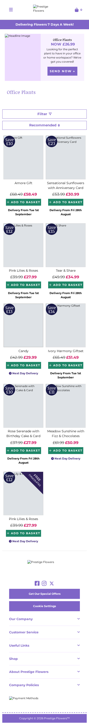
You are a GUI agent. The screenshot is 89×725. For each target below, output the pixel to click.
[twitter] (52, 584)
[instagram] (44, 584)
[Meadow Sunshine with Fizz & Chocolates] (65, 406)
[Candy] (23, 325)
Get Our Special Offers (44, 593)
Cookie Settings (44, 606)
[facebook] (37, 584)
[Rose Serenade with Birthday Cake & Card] (23, 406)
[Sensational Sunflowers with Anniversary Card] (65, 157)
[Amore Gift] (23, 157)
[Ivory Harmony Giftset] (65, 325)
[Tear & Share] (65, 245)
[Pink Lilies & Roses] (23, 245)
